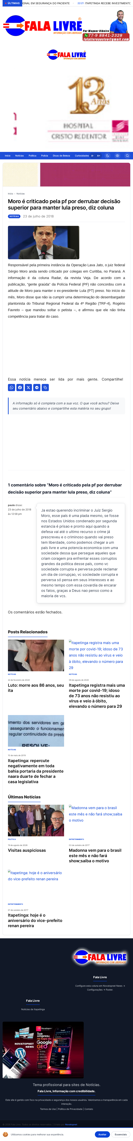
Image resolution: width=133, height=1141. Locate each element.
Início (7, 155)
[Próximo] (127, 109)
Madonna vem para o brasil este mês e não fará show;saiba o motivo (95, 855)
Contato (89, 1109)
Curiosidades (82, 155)
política (12, 839)
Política (32, 155)
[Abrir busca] (127, 156)
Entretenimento (76, 839)
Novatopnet (71, 1124)
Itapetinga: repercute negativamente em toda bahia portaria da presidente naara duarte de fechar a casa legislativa (36, 771)
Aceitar (102, 1134)
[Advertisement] (66, 347)
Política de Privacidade (70, 1109)
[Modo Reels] (117, 156)
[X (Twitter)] (28, 387)
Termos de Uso (48, 1109)
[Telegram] (36, 387)
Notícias (19, 155)
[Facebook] (20, 387)
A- (92, 155)
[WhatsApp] (11, 387)
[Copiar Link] (45, 387)
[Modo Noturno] (107, 156)
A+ (98, 155)
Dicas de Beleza (61, 155)
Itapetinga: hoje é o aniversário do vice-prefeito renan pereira (35, 920)
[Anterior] (17, 109)
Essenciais (121, 1134)
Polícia (44, 155)
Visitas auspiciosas (27, 850)
